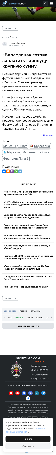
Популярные (35, 311)
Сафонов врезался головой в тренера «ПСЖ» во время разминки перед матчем (27, 216)
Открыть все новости (28, 326)
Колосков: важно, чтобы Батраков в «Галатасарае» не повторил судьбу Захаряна (27, 237)
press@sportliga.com (40, 378)
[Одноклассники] (8, 171)
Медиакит (39, 362)
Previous (4, 317)
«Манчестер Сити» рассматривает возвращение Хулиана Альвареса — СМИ (28, 193)
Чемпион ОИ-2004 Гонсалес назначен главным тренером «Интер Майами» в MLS (28, 257)
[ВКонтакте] (4, 171)
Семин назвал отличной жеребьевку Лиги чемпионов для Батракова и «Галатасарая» (26, 226)
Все (10, 317)
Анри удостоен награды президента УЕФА (26, 286)
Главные (23, 311)
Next (51, 317)
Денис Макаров (17, 43)
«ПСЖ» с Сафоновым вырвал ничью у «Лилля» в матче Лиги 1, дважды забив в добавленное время (28, 205)
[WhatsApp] (16, 171)
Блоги (5, 37)
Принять (28, 438)
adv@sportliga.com (39, 374)
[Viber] (12, 171)
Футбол (15, 37)
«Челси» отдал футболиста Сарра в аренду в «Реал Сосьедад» (27, 247)
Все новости (10, 311)
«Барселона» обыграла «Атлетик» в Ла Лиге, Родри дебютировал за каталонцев (27, 267)
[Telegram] (20, 171)
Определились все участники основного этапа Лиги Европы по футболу (28, 278)
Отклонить (28, 446)
